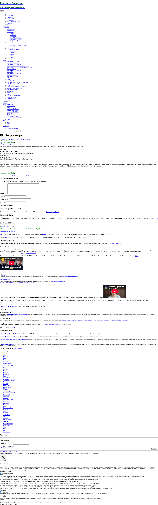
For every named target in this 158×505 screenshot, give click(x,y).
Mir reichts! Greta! (11, 69)
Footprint (6, 374)
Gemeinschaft (6, 377)
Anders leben (10, 32)
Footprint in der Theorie (13, 109)
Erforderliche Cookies (7, 473)
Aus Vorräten (13, 51)
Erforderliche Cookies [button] (5, 471)
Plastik (4, 406)
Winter (11, 57)
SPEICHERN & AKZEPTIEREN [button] (9, 504)
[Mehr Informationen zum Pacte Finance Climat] (6, 301)
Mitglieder (9, 115)
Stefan (30, 139)
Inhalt (8, 122)
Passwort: (3, 443)
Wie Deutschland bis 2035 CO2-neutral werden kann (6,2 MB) (78, 320)
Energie (6, 361)
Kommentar (3, 193)
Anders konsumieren (12, 43)
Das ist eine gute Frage (52, 212)
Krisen (8, 85)
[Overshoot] (7, 226)
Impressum (6, 126)
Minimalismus (6, 396)
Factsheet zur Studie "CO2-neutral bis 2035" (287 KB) (113, 320)
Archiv (8, 100)
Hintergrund (10, 15)
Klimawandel (7, 387)
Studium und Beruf (15, 41)
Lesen (4, 60)
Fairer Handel (5, 369)
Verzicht (9, 92)
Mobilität (5, 398)
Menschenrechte (11, 29)
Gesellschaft (9, 379)
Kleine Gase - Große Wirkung (8, 306)
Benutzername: (5, 440)
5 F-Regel (9, 58)
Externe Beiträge (11, 98)
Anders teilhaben (11, 42)
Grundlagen (10, 17)
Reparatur (5, 412)
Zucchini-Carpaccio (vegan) (8, 141)
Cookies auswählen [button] (86, 453)
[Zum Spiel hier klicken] (116, 243)
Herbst (11, 55)
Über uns (5, 120)
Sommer (12, 54)
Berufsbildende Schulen (16, 39)
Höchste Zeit (10, 72)
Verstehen (5, 14)
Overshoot (9, 23)
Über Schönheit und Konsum (14, 95)
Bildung (4, 355)
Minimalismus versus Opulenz (14, 88)
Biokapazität (10, 20)
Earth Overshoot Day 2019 (14, 70)
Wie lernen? (13, 35)
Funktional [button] (3, 490)
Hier (1, 234)
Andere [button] (2, 499)
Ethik (4, 367)
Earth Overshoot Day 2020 (14, 64)
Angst (8, 79)
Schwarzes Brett (11, 106)
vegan (20, 139)
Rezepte (12, 139)
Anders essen (10, 48)
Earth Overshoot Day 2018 (14, 73)
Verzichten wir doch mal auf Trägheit (16, 86)
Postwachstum (8, 408)
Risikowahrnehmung (12, 78)
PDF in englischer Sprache (52, 324)
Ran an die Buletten (15, 49)
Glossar (5, 103)
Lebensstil (6, 395)
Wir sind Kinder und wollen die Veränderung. (12, 282)
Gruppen (9, 119)
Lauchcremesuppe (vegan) (7, 142)
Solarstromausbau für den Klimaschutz (17, 314)
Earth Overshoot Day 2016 (14, 83)
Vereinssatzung (14, 116)
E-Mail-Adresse (4, 199)
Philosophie (6, 404)
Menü (2, 11)
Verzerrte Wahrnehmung (13, 80)
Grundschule (13, 36)
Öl (4, 430)
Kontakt (9, 125)
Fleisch (5, 372)
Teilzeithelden (10, 91)
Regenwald (5, 409)
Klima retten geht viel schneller (8, 333)
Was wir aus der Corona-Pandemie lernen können (19, 67)
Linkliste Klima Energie (13, 63)
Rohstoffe (5, 416)
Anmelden (153, 448)
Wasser (4, 427)
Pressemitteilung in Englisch (7, 231)
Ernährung (8, 365)
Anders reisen (10, 46)
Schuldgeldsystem (7, 419)
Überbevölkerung (7, 432)
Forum (8, 107)
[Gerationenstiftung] (30, 253)
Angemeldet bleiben (8, 446)
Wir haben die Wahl (12, 75)
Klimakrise (6, 385)
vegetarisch (26, 139)
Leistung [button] (2, 495)
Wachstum (6, 425)
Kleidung (5, 381)
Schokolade (5, 418)
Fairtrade (5, 370)
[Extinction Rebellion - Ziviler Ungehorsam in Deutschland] (4, 275)
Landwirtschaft (9, 393)
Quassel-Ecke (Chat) (15, 117)
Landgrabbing (6, 391)
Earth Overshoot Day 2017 (14, 76)
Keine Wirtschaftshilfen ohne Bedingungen (18, 66)
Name (2, 196)
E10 (4, 359)
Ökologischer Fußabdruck (13, 21)
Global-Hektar (10, 18)
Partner (8, 123)
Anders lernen (10, 33)
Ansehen (5, 101)
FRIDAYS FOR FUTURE (57, 281)
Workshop (8, 237)
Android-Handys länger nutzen (18, 45)
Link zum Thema (35, 304)
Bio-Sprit (5, 356)
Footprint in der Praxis (12, 110)
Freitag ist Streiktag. (29, 282)
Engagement (7, 363)
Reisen (8, 94)
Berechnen (6, 26)
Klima (5, 384)
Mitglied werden (11, 113)
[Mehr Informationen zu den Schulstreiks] (5, 279)
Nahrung (6, 401)
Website (2, 202)
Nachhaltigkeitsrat (8, 399)
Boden (4, 358)
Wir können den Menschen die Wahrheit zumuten (14, 339)
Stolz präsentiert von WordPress (8, 451)
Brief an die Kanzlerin (12, 89)
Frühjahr (12, 52)
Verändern (6, 27)
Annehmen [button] (96, 453)
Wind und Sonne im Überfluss (8, 336)
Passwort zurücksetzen (7, 447)
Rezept (16, 139)
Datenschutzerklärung (12, 128)
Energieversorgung (11, 30)
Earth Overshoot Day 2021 (14, 61)
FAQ (8, 24)
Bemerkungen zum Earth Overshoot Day (17, 82)
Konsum (6, 389)
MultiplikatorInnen (8, 104)
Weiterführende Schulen (16, 38)
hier (22, 253)
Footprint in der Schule (13, 112)
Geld (4, 376)
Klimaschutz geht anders (7, 344)
